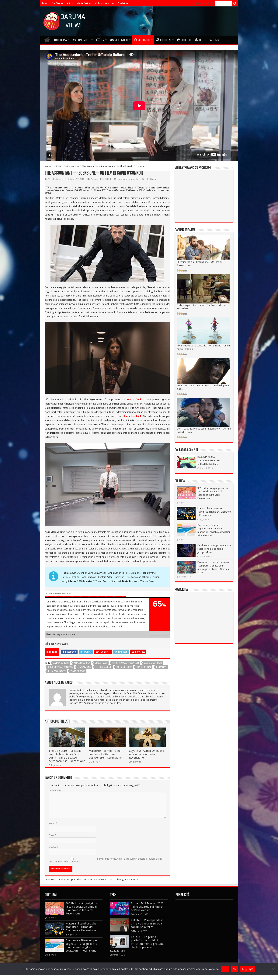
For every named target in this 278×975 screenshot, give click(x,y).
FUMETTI (186, 40)
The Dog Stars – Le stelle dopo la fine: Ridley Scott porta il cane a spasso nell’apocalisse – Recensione (67, 756)
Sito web (53, 847)
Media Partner (84, 3)
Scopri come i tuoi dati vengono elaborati (116, 879)
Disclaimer (123, 3)
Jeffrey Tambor (104, 667)
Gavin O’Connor (153, 663)
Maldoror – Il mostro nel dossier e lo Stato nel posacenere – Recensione (105, 754)
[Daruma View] (64, 20)
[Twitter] (204, 3)
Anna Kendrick (132, 416)
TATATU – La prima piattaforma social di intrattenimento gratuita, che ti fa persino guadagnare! (137, 943)
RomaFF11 (161, 667)
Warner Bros (78, 671)
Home (48, 166)
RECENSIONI (144, 40)
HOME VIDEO (83, 40)
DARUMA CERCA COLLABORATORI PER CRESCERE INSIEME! (209, 460)
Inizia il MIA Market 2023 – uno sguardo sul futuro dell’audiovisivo (147, 907)
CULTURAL (165, 40)
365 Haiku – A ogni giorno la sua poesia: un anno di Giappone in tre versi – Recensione (82, 908)
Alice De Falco (54, 179)
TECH (201, 40)
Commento (55, 790)
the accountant (56, 671)
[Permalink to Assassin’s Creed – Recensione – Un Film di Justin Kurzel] (203, 370)
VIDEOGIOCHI (121, 40)
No (234, 969)
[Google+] (197, 3)
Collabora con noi (104, 3)
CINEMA (62, 40)
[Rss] (192, 3)
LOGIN (216, 40)
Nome (53, 823)
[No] (273, 969)
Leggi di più (247, 969)
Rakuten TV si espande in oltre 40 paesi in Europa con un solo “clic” (147, 923)
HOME (47, 40)
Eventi (45, 3)
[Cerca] (235, 3)
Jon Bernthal (144, 667)
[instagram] (212, 3)
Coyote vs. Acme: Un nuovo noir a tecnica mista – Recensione (146, 754)
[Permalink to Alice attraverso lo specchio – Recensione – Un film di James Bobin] (203, 330)
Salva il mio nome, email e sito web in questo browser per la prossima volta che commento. (105, 860)
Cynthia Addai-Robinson (125, 663)
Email (52, 835)
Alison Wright (61, 663)
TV (102, 40)
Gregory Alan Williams (60, 667)
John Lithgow (124, 667)
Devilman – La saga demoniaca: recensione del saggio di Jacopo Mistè (214, 549)
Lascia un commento (128, 179)
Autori (70, 3)
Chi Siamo (57, 3)
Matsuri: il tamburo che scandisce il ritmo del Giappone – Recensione (214, 512)
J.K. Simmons (84, 667)
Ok (225, 969)
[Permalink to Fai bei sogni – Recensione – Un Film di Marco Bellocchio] (203, 288)
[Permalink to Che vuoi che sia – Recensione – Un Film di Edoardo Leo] (203, 247)
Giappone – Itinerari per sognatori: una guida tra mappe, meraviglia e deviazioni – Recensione (81, 945)
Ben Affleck (134, 399)
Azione (75, 166)
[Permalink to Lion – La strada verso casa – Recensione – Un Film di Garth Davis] (203, 412)
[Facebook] (201, 3)
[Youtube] (208, 3)
